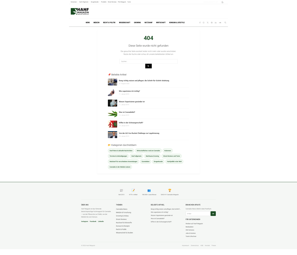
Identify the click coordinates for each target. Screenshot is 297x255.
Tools (129, 2)
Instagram (84, 221)
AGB (201, 245)
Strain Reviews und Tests (171, 156)
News (88, 23)
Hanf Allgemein (83, 2)
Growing (137, 23)
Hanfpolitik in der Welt (174, 161)
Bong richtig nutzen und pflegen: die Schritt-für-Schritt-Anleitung (144, 81)
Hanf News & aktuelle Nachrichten (121, 150)
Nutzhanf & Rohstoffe (124, 223)
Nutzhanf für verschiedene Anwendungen (123, 161)
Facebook (93, 221)
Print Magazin (122, 2)
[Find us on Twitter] (208, 23)
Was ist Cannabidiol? (127, 112)
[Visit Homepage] (84, 11)
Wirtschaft (161, 23)
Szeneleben (145, 161)
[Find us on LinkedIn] (215, 23)
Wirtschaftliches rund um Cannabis (148, 150)
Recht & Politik (109, 23)
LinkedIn (101, 221)
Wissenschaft (124, 23)
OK (213, 214)
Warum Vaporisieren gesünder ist (132, 102)
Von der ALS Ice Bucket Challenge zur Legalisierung (139, 133)
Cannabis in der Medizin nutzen (120, 167)
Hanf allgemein (136, 156)
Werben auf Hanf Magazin (194, 223)
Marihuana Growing (152, 156)
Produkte (103, 2)
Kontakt (207, 245)
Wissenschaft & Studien (124, 233)
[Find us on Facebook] (199, 23)
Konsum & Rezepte (123, 226)
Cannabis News (121, 209)
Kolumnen (74, 2)
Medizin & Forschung (123, 212)
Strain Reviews (112, 2)
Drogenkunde (94, 2)
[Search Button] (225, 22)
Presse (214, 245)
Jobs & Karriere (191, 233)
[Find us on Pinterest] (212, 23)
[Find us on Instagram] (203, 23)
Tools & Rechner (191, 236)
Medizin (96, 23)
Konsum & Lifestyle (177, 23)
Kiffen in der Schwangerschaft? (131, 123)
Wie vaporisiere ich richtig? (129, 91)
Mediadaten (189, 227)
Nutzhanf (148, 23)
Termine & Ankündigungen (118, 156)
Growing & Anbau (122, 216)
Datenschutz (195, 245)
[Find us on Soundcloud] (220, 23)
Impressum (185, 245)
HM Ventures (190, 230)
